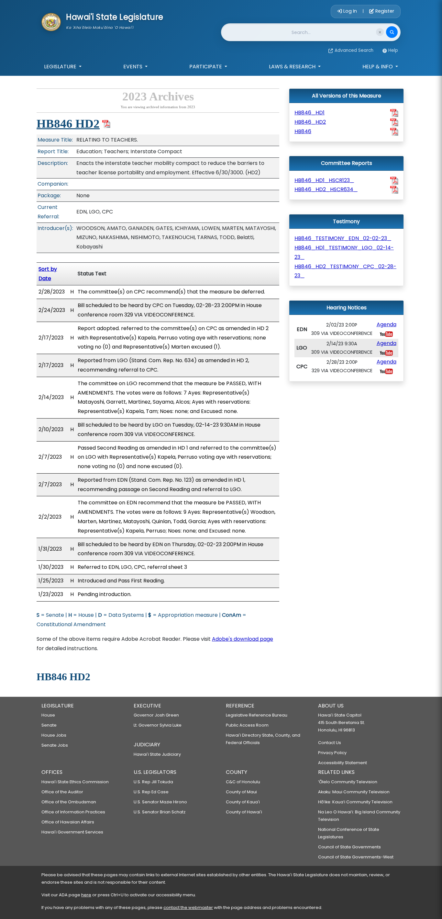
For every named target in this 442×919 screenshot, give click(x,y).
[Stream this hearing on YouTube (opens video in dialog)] (386, 334)
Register (384, 11)
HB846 (302, 131)
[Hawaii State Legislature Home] (51, 21)
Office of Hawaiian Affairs (67, 822)
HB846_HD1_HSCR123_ (324, 180)
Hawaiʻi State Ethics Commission (75, 782)
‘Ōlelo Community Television (347, 782)
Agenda (386, 324)
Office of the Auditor (62, 792)
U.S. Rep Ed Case (151, 792)
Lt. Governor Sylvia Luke (158, 725)
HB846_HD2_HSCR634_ (326, 189)
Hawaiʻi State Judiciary (157, 754)
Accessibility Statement (342, 762)
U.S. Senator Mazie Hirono (160, 802)
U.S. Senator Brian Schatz (159, 812)
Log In (350, 11)
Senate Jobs (54, 745)
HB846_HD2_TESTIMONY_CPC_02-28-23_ (345, 271)
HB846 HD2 (68, 123)
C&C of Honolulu (243, 782)
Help (393, 50)
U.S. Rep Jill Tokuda (153, 782)
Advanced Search (354, 50)
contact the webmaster (188, 907)
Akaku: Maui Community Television (354, 792)
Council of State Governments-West (355, 857)
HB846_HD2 (310, 122)
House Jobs (53, 735)
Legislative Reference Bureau (256, 715)
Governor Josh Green (156, 715)
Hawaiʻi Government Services (72, 832)
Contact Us (329, 742)
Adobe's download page (242, 639)
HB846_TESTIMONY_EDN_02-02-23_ (342, 238)
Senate (49, 725)
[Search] (392, 32)
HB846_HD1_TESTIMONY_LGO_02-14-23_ (344, 252)
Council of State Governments (349, 847)
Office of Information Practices (73, 812)
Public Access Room (247, 725)
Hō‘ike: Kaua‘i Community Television (355, 802)
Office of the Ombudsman (68, 802)
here (86, 895)
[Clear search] (380, 32)
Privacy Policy (332, 752)
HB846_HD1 (309, 112)
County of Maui (241, 792)
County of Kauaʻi (243, 802)
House (48, 715)
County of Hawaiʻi (244, 812)
